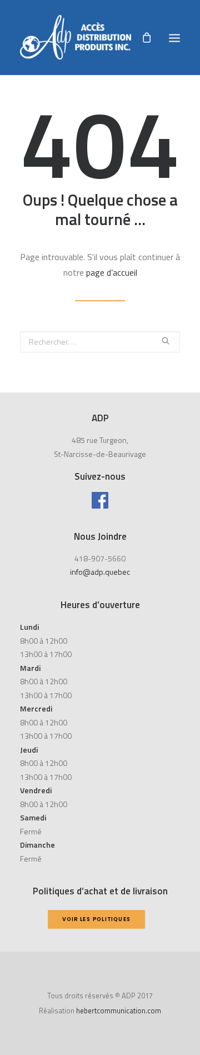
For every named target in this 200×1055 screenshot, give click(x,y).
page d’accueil (111, 272)
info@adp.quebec (100, 572)
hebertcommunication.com (118, 1010)
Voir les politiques (96, 919)
